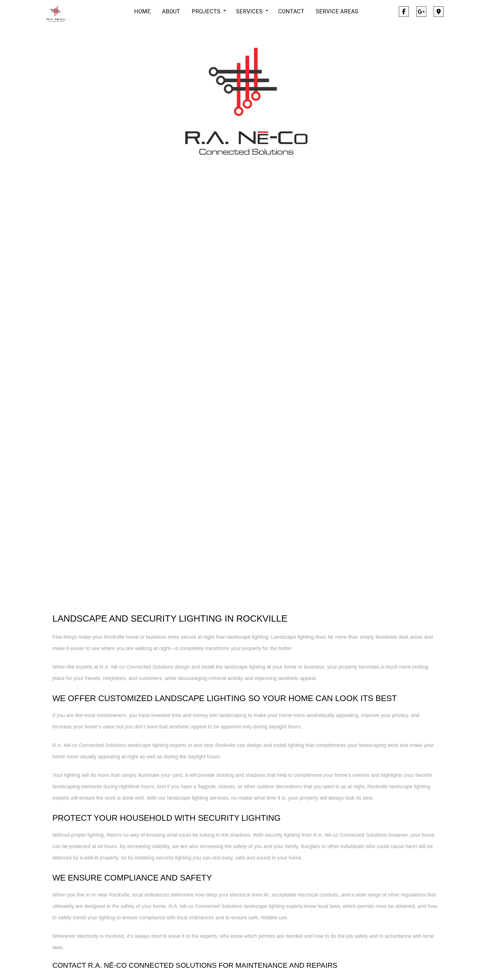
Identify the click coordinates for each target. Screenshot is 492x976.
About (171, 11)
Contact (291, 11)
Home (142, 11)
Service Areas (337, 11)
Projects (206, 11)
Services (249, 11)
